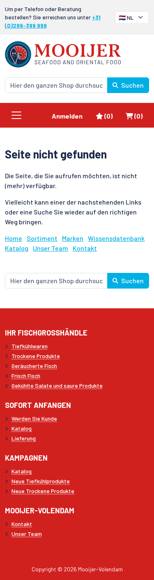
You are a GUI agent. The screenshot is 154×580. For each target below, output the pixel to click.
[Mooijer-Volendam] (63, 53)
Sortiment (42, 238)
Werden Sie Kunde (34, 418)
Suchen (132, 85)
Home (13, 238)
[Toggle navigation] (16, 115)
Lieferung (23, 438)
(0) (111, 116)
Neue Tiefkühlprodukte (40, 481)
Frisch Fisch (25, 375)
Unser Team (50, 248)
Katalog (16, 248)
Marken (72, 238)
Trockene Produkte (35, 355)
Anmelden (67, 116)
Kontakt (85, 248)
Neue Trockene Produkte (42, 490)
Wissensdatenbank (116, 238)
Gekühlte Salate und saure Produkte (57, 385)
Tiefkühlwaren (29, 345)
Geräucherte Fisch (34, 365)
